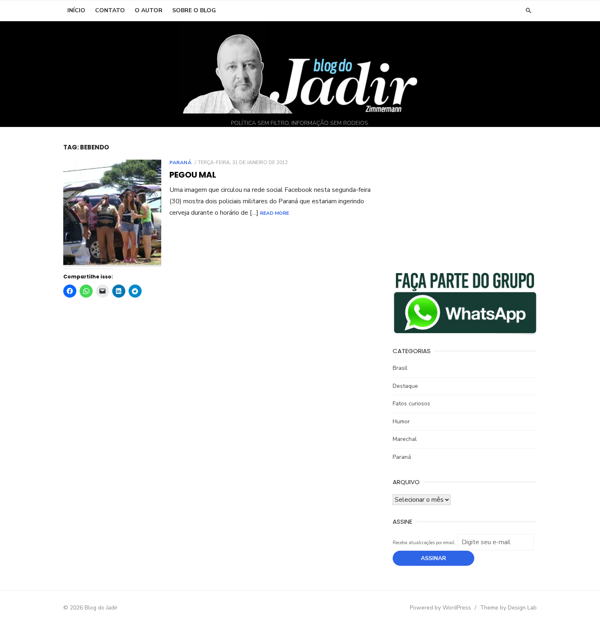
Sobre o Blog (194, 10)
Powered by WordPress (440, 608)
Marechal (405, 439)
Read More (274, 213)
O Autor (148, 10)
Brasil (400, 368)
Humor (401, 421)
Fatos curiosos (411, 403)
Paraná (180, 162)
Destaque (405, 386)
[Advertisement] (465, 200)
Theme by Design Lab (508, 608)
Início (76, 10)
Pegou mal (192, 174)
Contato (110, 10)
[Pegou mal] (112, 213)
